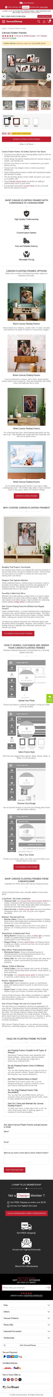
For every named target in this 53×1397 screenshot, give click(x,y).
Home (4, 28)
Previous (4, 76)
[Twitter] (20, 1379)
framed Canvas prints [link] (18, 181)
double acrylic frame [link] (26, 909)
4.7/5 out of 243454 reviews (25, 36)
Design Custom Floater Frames (26, 139)
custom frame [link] (29, 186)
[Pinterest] (8, 1379)
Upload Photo (44, 16)
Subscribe (48, 1288)
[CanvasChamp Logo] (14, 22)
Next (49, 76)
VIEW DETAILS (35, 12)
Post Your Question (14, 1170)
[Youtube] (16, 1379)
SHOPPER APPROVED (33, 1296)
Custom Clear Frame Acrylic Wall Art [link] (35, 901)
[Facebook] (4, 1379)
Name (6, 1131)
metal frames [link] (29, 942)
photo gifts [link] (38, 936)
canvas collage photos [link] (16, 602)
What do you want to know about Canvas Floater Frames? (26, 1153)
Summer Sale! (7, 11)
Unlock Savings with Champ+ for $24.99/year (26, 1213)
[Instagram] (12, 1379)
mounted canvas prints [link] (26, 975)
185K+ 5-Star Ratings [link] (42, 5)
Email (6, 1142)
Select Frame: (8, 116)
